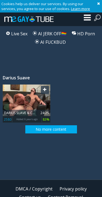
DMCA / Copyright (34, 189)
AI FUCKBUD (52, 42)
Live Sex (18, 34)
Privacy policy (73, 189)
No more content (51, 129)
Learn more (80, 8)
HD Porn (85, 34)
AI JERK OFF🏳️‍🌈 (52, 34)
